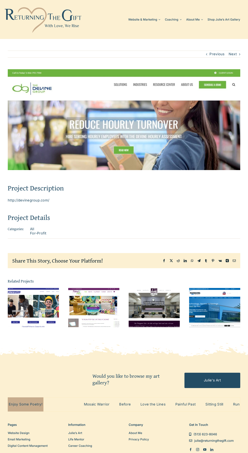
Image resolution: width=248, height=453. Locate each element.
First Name (77, 229)
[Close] (180, 174)
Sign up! (124, 269)
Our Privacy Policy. (108, 257)
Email (73, 210)
